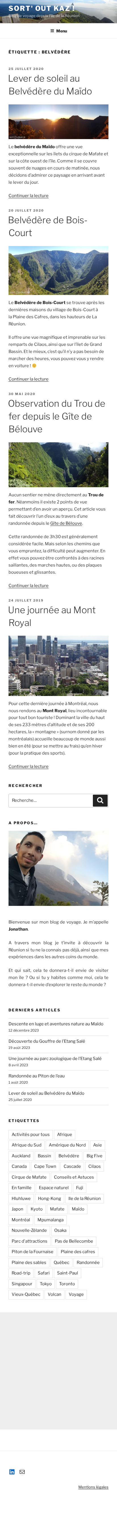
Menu (61, 30)
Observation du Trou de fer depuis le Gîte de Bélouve (56, 416)
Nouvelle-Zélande (29, 1230)
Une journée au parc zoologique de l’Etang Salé (55, 1058)
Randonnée (88, 1262)
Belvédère (68, 1155)
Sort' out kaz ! (42, 8)
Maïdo (78, 1209)
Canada (19, 1166)
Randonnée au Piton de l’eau (37, 1076)
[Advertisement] (58, 1370)
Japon (17, 1209)
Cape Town (45, 1166)
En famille (22, 1187)
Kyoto (37, 1209)
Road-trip (21, 1273)
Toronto (67, 1283)
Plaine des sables (29, 1262)
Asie (97, 1145)
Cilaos (94, 1166)
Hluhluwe (21, 1198)
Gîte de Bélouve (66, 523)
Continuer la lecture (29, 195)
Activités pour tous (31, 1134)
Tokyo (46, 1283)
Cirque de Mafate (29, 1177)
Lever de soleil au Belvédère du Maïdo (46, 1093)
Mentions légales (93, 1487)
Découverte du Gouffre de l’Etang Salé (47, 1041)
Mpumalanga (50, 1219)
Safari (44, 1273)
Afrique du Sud (26, 1145)
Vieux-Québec (26, 1294)
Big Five (95, 1155)
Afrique (64, 1134)
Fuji (79, 1187)
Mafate (57, 1209)
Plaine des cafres (78, 1251)
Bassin (44, 1155)
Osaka (60, 1230)
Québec (61, 1262)
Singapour (22, 1283)
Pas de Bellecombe (74, 1241)
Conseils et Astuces (74, 1177)
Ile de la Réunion (84, 1198)
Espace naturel (54, 1187)
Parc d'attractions (29, 1241)
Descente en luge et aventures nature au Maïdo (56, 1023)
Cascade (72, 1166)
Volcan (54, 1294)
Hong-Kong (49, 1198)
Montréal (21, 1219)
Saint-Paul (67, 1273)
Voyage (76, 1294)
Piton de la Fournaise (32, 1251)
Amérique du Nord (67, 1145)
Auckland (21, 1155)
